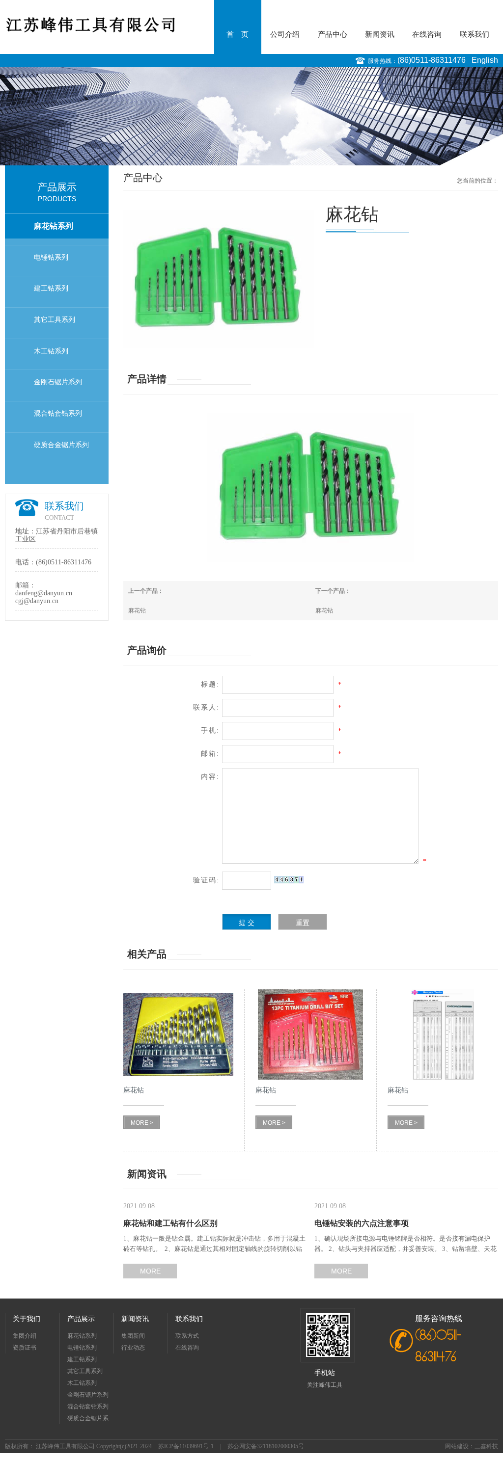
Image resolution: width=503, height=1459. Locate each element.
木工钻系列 (51, 351)
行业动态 (133, 1347)
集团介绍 (24, 1335)
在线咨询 (427, 34)
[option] (251, 116)
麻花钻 (137, 610)
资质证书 (24, 1347)
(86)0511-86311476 (431, 60)
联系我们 (474, 34)
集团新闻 (133, 1335)
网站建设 (457, 1446)
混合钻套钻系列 (58, 413)
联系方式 (187, 1335)
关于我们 (26, 1319)
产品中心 (332, 34)
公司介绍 (285, 34)
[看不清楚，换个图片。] (289, 879)
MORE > (142, 1122)
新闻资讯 (379, 34)
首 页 (237, 34)
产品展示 (81, 1319)
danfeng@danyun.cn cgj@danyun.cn (43, 597)
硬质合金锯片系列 (61, 445)
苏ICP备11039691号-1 (186, 1446)
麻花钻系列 (53, 226)
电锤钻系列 (51, 257)
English (485, 60)
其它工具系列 (54, 319)
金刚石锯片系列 (58, 382)
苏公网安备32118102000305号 (265, 1446)
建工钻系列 (51, 288)
